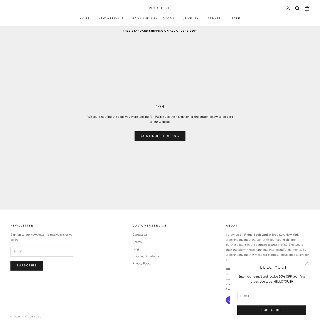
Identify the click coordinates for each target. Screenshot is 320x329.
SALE (236, 18)
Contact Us (140, 235)
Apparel (215, 18)
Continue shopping (160, 136)
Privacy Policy (142, 263)
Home (85, 18)
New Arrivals (111, 18)
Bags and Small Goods (153, 18)
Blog (136, 249)
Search (137, 242)
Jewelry (191, 18)
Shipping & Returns (146, 256)
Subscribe (271, 310)
